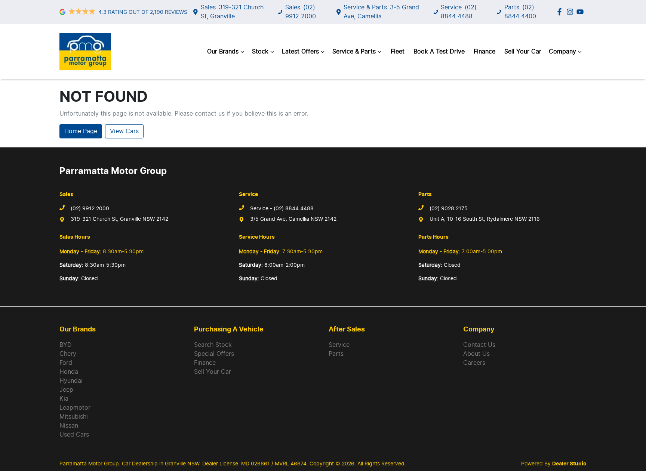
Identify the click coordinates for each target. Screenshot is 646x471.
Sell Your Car (522, 52)
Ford (65, 363)
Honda (68, 372)
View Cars (124, 131)
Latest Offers (300, 52)
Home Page (80, 131)
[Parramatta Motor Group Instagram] (571, 11)
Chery (67, 354)
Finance (484, 52)
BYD (65, 345)
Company (562, 52)
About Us (476, 354)
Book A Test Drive (439, 52)
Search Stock (213, 345)
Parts (336, 354)
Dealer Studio (569, 464)
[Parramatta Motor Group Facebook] (561, 11)
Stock (260, 52)
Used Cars (74, 435)
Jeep (66, 390)
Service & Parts (354, 52)
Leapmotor (74, 408)
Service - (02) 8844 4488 (282, 208)
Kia (63, 399)
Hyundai (71, 381)
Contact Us (479, 345)
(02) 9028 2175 (449, 208)
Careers (474, 363)
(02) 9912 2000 (90, 208)
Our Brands (223, 52)
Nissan (68, 426)
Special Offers (214, 354)
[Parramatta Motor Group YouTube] (581, 11)
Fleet (397, 52)
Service (339, 345)
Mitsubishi (73, 417)
